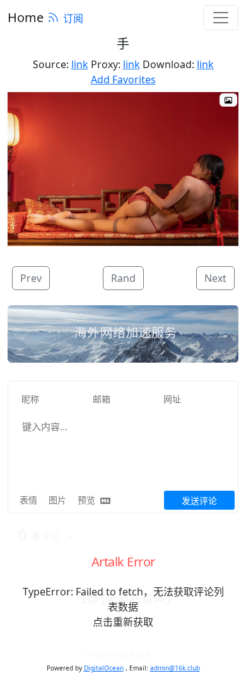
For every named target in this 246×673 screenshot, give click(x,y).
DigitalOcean (104, 668)
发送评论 (199, 500)
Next (215, 278)
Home (26, 17)
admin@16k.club (175, 668)
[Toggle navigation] (220, 17)
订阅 (73, 18)
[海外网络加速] (123, 334)
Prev (31, 278)
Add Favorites (123, 79)
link (79, 64)
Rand (123, 278)
